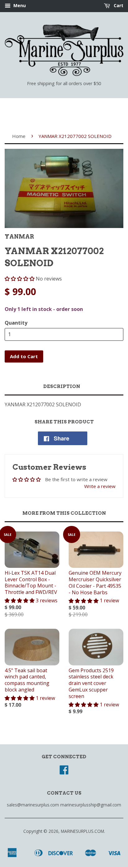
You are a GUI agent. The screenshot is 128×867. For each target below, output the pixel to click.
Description (61, 386)
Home (18, 136)
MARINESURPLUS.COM (82, 831)
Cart (117, 5)
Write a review (100, 486)
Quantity (16, 322)
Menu (19, 5)
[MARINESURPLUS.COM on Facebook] (64, 772)
